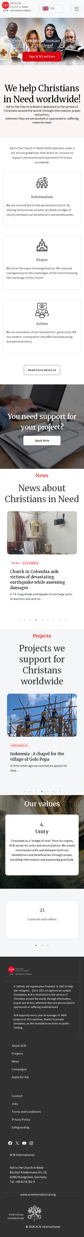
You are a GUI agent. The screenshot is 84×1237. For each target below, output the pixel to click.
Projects (17, 1053)
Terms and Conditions (26, 1112)
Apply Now (42, 440)
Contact (17, 1096)
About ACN (19, 1046)
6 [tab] (48, 620)
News (16, 563)
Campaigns (19, 1069)
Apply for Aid (20, 1077)
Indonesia (19, 746)
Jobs (15, 1104)
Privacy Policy (21, 1119)
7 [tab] (54, 620)
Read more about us (42, 370)
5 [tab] (42, 620)
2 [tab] (24, 620)
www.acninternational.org (38, 1194)
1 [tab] (19, 620)
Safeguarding (20, 1127)
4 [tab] (36, 620)
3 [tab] (30, 620)
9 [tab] (65, 620)
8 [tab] (60, 620)
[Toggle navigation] (76, 9)
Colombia (30, 563)
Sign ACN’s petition (42, 56)
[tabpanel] (42, 560)
